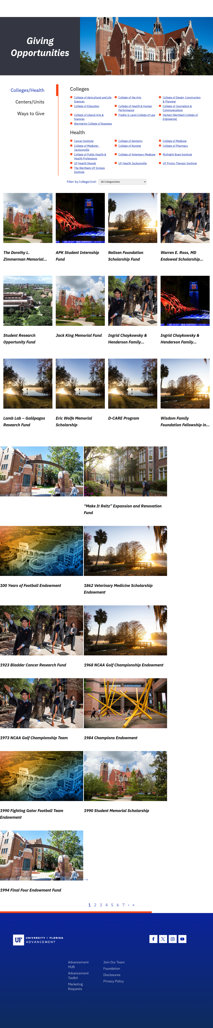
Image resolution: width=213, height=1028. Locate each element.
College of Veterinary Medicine (136, 154)
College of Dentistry (130, 141)
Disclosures (111, 975)
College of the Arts (129, 97)
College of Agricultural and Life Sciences (92, 99)
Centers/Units (29, 102)
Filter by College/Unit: (82, 182)
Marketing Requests (75, 986)
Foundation (111, 968)
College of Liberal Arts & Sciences (89, 117)
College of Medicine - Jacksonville (87, 147)
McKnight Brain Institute (177, 154)
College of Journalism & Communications (177, 108)
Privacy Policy (113, 981)
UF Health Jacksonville (132, 163)
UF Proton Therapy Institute (180, 163)
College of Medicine (175, 141)
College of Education (86, 106)
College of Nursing (129, 145)
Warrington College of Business (93, 123)
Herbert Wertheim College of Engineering (180, 117)
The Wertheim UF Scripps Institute (89, 170)
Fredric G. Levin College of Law (136, 115)
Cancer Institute (84, 141)
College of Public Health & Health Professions (90, 156)
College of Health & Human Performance (135, 108)
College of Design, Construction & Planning (182, 99)
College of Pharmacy (175, 145)
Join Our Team (114, 962)
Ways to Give (30, 113)
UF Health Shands (85, 163)
